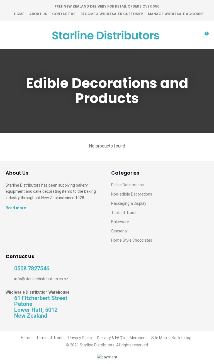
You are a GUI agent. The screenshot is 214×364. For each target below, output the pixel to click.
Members (138, 338)
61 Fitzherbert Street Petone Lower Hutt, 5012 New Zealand (40, 307)
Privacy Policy (80, 338)
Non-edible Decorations (131, 194)
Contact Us (64, 13)
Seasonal (119, 231)
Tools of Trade (124, 212)
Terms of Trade (50, 338)
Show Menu (9, 35)
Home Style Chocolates (131, 240)
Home (19, 13)
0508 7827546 (31, 269)
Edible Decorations (127, 185)
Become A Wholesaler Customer (112, 13)
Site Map (159, 338)
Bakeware (120, 222)
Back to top (181, 338)
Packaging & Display (128, 203)
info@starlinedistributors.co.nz (41, 279)
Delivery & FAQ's (111, 338)
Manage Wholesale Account (176, 13)
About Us (38, 13)
